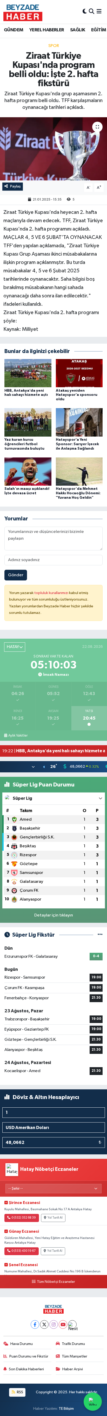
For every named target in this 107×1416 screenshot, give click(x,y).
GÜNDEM (13, 30)
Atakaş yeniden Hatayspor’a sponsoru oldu (76, 395)
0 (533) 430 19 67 (23, 1251)
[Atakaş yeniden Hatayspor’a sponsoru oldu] (79, 373)
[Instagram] (53, 1324)
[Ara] (91, 11)
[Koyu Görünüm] (85, 11)
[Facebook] (35, 1324)
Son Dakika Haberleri (26, 1369)
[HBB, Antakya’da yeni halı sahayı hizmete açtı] (27, 373)
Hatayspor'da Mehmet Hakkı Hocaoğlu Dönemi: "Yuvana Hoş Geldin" (78, 493)
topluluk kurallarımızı (51, 593)
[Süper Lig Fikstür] (100, 935)
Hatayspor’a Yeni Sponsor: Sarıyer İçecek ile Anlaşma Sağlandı (77, 444)
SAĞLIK (77, 30)
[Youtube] (63, 1324)
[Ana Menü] (99, 11)
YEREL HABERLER (46, 30)
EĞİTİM (98, 30)
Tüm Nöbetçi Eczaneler (56, 1282)
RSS (19, 1392)
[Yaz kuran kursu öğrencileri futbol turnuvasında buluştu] (27, 422)
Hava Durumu (21, 1344)
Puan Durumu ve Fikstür (28, 1356)
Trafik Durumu (73, 1344)
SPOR (53, 46)
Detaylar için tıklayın (53, 915)
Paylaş (15, 186)
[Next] (72, 1324)
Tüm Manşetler (74, 1356)
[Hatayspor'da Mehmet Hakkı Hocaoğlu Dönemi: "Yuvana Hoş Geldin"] (79, 471)
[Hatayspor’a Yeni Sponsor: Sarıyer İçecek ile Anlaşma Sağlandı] (79, 422)
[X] (44, 1324)
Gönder (15, 575)
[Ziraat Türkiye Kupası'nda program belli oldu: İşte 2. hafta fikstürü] (53, 148)
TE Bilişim (66, 1409)
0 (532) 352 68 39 (23, 1217)
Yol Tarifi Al (55, 1217)
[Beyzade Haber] (22, 11)
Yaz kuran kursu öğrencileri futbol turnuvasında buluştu (24, 444)
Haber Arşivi (72, 1369)
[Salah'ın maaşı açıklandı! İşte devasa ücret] (27, 471)
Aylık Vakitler (18, 735)
